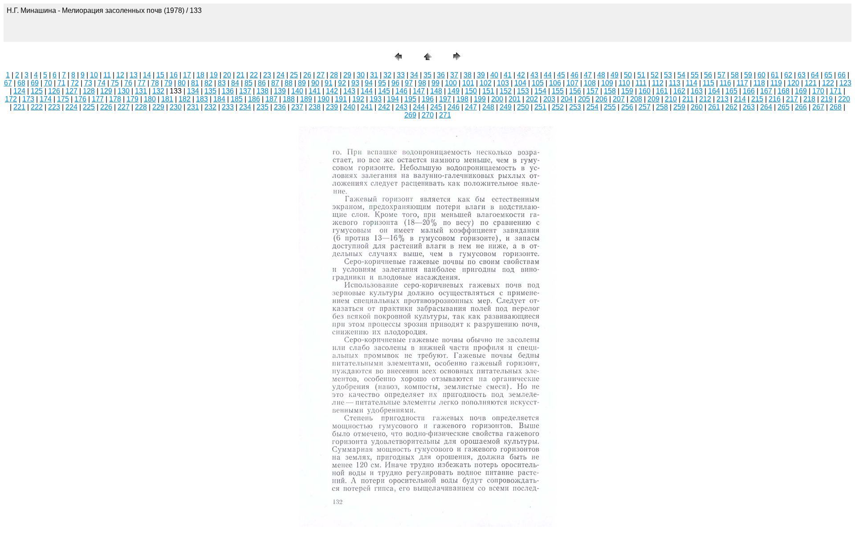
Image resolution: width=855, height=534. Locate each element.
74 (102, 83)
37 (454, 75)
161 (662, 91)
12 (120, 75)
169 (801, 91)
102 (486, 83)
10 (94, 75)
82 (208, 83)
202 (532, 99)
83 (222, 83)
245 (436, 107)
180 (150, 99)
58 (735, 75)
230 (176, 107)
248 (488, 107)
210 (671, 99)
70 (48, 83)
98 (422, 83)
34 (414, 75)
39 (481, 75)
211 (688, 99)
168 (784, 91)
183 (202, 99)
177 (98, 99)
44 (548, 75)
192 (358, 99)
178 (115, 99)
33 (401, 75)
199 (480, 99)
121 (811, 83)
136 (228, 91)
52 (655, 75)
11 (107, 75)
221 (19, 107)
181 (167, 99)
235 (262, 107)
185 (237, 99)
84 (235, 83)
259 (679, 107)
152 (506, 91)
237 (297, 107)
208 (636, 99)
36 (441, 75)
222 (37, 107)
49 (615, 75)
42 (521, 75)
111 (641, 83)
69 (35, 83)
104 (520, 83)
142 (332, 91)
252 (558, 107)
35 (427, 75)
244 (419, 107)
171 (836, 91)
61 (775, 75)
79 (168, 83)
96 (395, 83)
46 (574, 75)
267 (818, 107)
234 (245, 107)
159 (627, 91)
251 (540, 107)
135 (210, 91)
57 (721, 75)
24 (281, 75)
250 (523, 107)
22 (254, 75)
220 (844, 99)
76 (128, 83)
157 (592, 91)
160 (645, 91)
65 (828, 75)
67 (8, 83)
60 (761, 75)
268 (836, 107)
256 (627, 107)
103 (503, 83)
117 (742, 83)
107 (572, 83)
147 (419, 91)
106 (555, 83)
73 (88, 83)
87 (275, 83)
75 (115, 83)
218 (809, 99)
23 (267, 75)
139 (280, 91)
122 (828, 83)
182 (185, 99)
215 (757, 99)
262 (731, 107)
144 (367, 91)
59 (748, 75)
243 (401, 107)
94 (369, 83)
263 (749, 107)
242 (384, 107)
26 (307, 75)
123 (845, 83)
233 (228, 107)
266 (801, 107)
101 (468, 83)
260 (697, 107)
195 (410, 99)
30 (361, 75)
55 (695, 75)
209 (653, 99)
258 (662, 107)
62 (788, 75)
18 (200, 75)
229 (158, 107)
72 (75, 83)
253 (575, 107)
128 (89, 91)
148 (436, 91)
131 (141, 91)
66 (842, 75)
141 (315, 91)
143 (349, 91)
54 (681, 75)
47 (588, 75)
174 (46, 99)
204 (567, 99)
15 (160, 75)
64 (815, 75)
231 (193, 107)
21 (240, 75)
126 (54, 91)
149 (454, 91)
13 (134, 75)
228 (141, 107)
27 (321, 75)
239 (332, 107)
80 (182, 83)
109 (607, 83)
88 (289, 83)
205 (584, 99)
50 (628, 75)
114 (691, 83)
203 (549, 99)
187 (271, 99)
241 (367, 107)
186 (254, 99)
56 (708, 75)
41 (508, 75)
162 (679, 91)
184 (219, 99)
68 (21, 83)
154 (540, 91)
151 (488, 91)
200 (497, 99)
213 (723, 99)
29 (347, 75)
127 (71, 91)
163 (697, 91)
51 (641, 75)
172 (11, 99)
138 (262, 91)
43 (534, 75)
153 (523, 91)
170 (818, 91)
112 (658, 83)
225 (89, 107)
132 (158, 91)
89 (302, 83)
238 (315, 107)
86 (262, 83)
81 (195, 83)
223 (54, 107)
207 (619, 99)
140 (297, 91)
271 (445, 115)
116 (725, 83)
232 (210, 107)
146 (401, 91)
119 (776, 83)
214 (740, 99)
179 (132, 99)
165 (731, 91)
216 (775, 99)
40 (494, 75)
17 (187, 75)
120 (793, 83)
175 (63, 99)
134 (193, 91)
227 (124, 107)
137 (245, 91)
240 (349, 107)
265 (784, 107)
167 (766, 91)
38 (468, 75)
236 (280, 107)
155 (558, 91)
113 (674, 83)
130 (124, 91)
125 (37, 91)
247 (471, 107)
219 (827, 99)
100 (451, 83)
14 (147, 75)
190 (324, 99)
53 (668, 75)
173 (28, 99)
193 (376, 99)
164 (714, 91)
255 (610, 107)
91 (329, 83)
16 (174, 75)
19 (214, 75)
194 (393, 99)
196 (428, 99)
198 (462, 99)
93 (355, 83)
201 (515, 99)
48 (601, 75)
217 (792, 99)
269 (410, 115)
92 (342, 83)
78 (155, 83)
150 (471, 91)
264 (766, 107)
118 (759, 83)
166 (749, 91)
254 (592, 107)
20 (227, 75)
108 (590, 83)
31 (374, 75)
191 (341, 99)
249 (506, 107)
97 (409, 83)
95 (382, 83)
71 (61, 83)
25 (294, 75)
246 (454, 107)
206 (601, 99)
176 (80, 99)
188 (289, 99)
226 (106, 107)
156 (575, 91)
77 (142, 83)
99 (436, 83)
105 (538, 83)
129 (106, 91)
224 (71, 107)
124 (19, 91)
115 (708, 83)
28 (334, 75)
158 (610, 91)
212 (705, 99)
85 (248, 83)
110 (624, 83)
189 (306, 99)
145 (384, 91)
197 (445, 99)
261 (714, 107)
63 (802, 75)
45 (561, 75)
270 (428, 115)
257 (645, 107)
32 (387, 75)
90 (315, 83)
